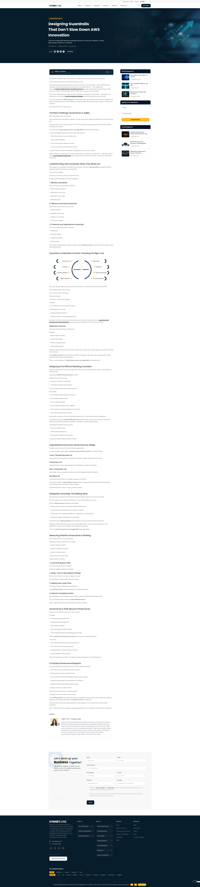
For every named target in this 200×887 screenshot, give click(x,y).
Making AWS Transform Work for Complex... (138, 75)
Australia (96, 874)
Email (118, 757)
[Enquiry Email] (63, 848)
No (135, 884)
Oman (81, 874)
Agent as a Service (121, 828)
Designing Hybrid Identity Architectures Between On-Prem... (139, 133)
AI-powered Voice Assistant (123, 831)
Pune (81, 872)
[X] (63, 52)
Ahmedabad (59, 872)
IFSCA (136, 1)
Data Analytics (101, 836)
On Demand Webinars (139, 837)
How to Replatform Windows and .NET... (139, 84)
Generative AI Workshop (122, 834)
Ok (131, 884)
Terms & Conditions (100, 787)
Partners (114, 5)
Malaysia (103, 874)
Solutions (118, 821)
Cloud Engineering (102, 831)
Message (119, 780)
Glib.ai (131, 1)
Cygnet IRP (126, 1)
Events (135, 834)
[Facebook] (55, 52)
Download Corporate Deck (58, 858)
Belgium (75, 874)
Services (98, 821)
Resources (136, 821)
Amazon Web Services (103, 826)
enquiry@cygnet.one (57, 841)
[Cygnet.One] (55, 5)
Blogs (134, 825)
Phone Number (90, 772)
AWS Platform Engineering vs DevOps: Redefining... (138, 152)
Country (119, 772)
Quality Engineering (102, 845)
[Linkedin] (58, 52)
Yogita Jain (65, 719)
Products (79, 821)
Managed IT (100, 850)
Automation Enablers (84, 836)
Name (88, 757)
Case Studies (136, 828)
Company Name (90, 765)
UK (63, 874)
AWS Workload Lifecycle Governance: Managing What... (138, 142)
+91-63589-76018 (56, 843)
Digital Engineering (102, 840)
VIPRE (117, 840)
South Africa (111, 874)
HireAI (117, 825)
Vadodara (74, 872)
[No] (198, 884)
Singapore (119, 874)
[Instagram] (55, 848)
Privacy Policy (110, 787)
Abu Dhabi (88, 874)
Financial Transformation (85, 831)
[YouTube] (59, 848)
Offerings (89, 780)
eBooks (135, 831)
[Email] (61, 52)
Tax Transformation (83, 826)
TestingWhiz (119, 837)
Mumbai (67, 872)
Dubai (68, 874)
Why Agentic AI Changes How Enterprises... (138, 92)
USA (58, 874)
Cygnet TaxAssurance (103, 855)
